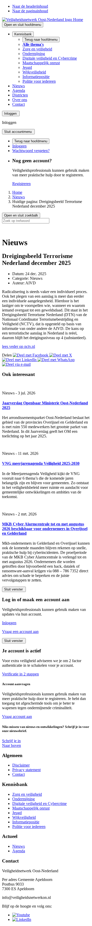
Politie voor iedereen (39, 81)
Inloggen (19, 146)
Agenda (18, 90)
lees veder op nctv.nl (18, 346)
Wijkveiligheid (34, 72)
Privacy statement (26, 770)
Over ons (19, 100)
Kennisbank (23, 34)
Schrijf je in (11, 741)
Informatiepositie (36, 76)
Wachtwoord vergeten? (31, 150)
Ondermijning (33, 53)
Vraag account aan (17, 716)
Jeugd (27, 67)
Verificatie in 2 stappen (20, 674)
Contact (18, 104)
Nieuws (18, 86)
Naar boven (11, 745)
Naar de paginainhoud (30, 11)
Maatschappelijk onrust (41, 63)
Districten (20, 95)
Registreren (21, 183)
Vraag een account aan (20, 631)
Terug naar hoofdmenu (41, 39)
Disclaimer (21, 765)
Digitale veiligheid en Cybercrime (49, 58)
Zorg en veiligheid (37, 49)
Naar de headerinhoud (30, 6)
